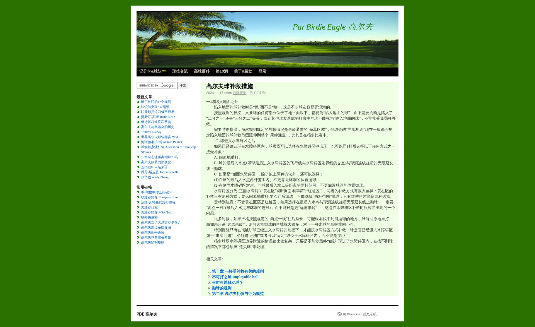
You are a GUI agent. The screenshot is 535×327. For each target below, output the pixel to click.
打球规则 (239, 92)
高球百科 (202, 71)
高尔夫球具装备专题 (156, 237)
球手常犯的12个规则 (156, 101)
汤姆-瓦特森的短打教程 (158, 202)
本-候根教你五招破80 (156, 192)
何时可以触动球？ (227, 282)
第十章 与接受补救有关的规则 (238, 271)
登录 (262, 71)
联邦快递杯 (149, 217)
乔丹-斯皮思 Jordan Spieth (159, 172)
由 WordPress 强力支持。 (361, 314)
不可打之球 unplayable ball (235, 277)
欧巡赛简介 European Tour (159, 197)
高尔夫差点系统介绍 (156, 227)
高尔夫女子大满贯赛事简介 (161, 222)
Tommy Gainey (151, 131)
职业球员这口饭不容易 (157, 111)
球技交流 (180, 71)
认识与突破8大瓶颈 (155, 106)
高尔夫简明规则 (152, 242)
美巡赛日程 (149, 207)
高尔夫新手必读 (152, 232)
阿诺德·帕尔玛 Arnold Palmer (161, 142)
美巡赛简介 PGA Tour (156, 212)
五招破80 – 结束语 (154, 167)
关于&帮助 (243, 71)
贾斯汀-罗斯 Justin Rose (158, 116)
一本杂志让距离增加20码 (159, 157)
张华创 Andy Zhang (155, 177)
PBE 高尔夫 (147, 314)
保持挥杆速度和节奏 (156, 121)
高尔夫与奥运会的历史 (157, 126)
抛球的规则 (222, 288)
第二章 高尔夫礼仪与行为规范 (238, 293)
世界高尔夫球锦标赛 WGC (160, 136)
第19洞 (222, 71)
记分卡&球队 (152, 71)
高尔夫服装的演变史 (156, 162)
